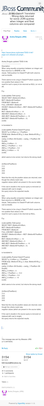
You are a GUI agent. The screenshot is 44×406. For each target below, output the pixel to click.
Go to (33, 31)
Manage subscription (11, 367)
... (3, 327)
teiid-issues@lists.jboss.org (11, 363)
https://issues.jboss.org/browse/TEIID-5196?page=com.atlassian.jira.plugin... (17, 53)
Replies (16, 31)
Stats (25, 31)
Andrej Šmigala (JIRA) (18, 37)
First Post (6, 31)
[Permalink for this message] (41, 39)
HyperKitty (21, 403)
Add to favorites (9, 376)
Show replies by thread (34, 354)
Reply (5, 348)
